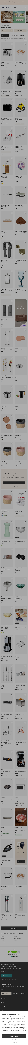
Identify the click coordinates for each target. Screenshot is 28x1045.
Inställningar (14, 1042)
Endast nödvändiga (14, 1039)
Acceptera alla (14, 1036)
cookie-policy (21, 1032)
